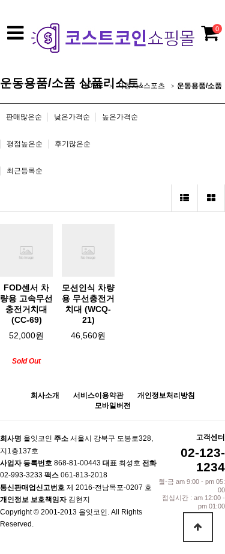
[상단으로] (198, 527)
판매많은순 (24, 117)
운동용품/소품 (199, 85)
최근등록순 (25, 170)
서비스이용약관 (98, 395)
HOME (92, 85)
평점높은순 (25, 144)
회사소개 (45, 395)
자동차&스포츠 (141, 85)
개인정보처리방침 (166, 395)
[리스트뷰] (184, 197)
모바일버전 (113, 405)
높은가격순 (120, 117)
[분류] (15, 33)
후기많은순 (73, 144)
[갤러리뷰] (211, 197)
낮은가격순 (72, 117)
